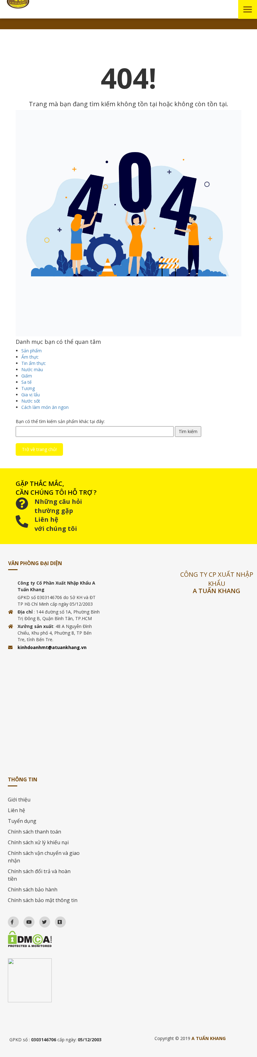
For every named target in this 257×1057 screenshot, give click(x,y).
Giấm (26, 376)
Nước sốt (30, 401)
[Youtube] (26, 920)
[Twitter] (41, 920)
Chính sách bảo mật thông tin (42, 900)
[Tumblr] (57, 920)
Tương (28, 388)
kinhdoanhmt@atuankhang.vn (52, 647)
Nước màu (32, 369)
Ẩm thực (30, 357)
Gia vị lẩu (30, 395)
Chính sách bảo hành (32, 889)
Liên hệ (16, 810)
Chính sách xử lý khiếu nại (38, 842)
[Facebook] (9, 920)
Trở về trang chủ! (39, 449)
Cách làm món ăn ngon (45, 407)
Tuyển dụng (22, 821)
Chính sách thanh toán (34, 831)
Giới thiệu (19, 799)
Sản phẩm (31, 351)
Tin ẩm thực (33, 363)
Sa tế (26, 382)
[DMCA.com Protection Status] (44, 939)
